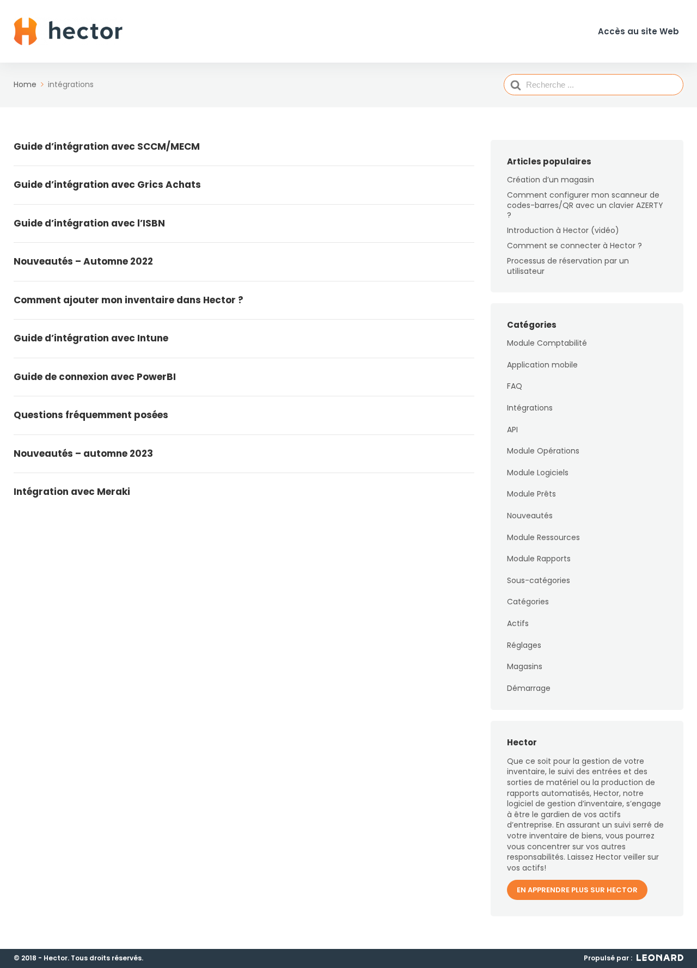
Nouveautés (530, 515)
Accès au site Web (638, 32)
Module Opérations (543, 450)
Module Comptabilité (547, 343)
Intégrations (530, 407)
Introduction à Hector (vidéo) (563, 230)
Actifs (518, 623)
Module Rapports (539, 558)
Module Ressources (543, 537)
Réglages (524, 645)
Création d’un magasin (550, 179)
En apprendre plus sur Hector (577, 890)
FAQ (514, 386)
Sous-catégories (538, 580)
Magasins (524, 666)
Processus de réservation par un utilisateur (568, 265)
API (512, 429)
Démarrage (529, 688)
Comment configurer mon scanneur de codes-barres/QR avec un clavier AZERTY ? (585, 204)
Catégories (528, 601)
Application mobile (542, 364)
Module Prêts (531, 493)
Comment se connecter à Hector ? (574, 245)
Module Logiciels (537, 472)
